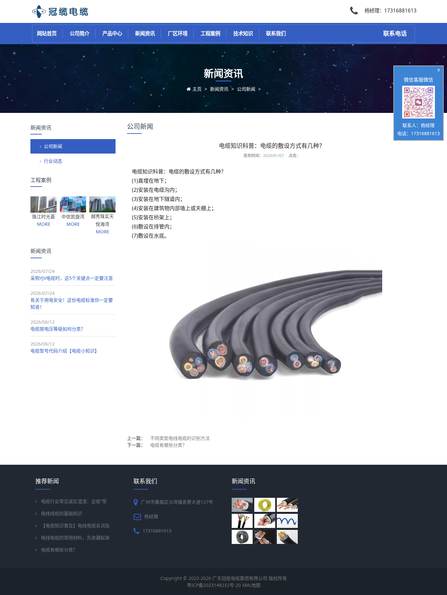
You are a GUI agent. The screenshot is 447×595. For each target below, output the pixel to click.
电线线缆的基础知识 (61, 513)
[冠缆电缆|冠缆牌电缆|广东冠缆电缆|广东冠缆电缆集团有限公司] (61, 16)
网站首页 (47, 33)
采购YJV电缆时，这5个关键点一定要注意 (71, 278)
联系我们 (276, 33)
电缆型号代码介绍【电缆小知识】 (64, 351)
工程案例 (210, 33)
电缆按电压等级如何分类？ (57, 329)
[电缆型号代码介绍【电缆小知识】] (243, 521)
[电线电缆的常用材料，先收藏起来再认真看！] (265, 537)
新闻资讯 (145, 33)
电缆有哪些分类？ (168, 445)
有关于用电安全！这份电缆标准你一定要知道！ (71, 303)
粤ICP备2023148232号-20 (214, 585)
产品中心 (112, 33)
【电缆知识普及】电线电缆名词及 (75, 525)
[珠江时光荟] (43, 209)
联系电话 (395, 33)
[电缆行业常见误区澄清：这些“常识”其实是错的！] (265, 521)
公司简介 (79, 33)
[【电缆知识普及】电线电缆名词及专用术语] (243, 537)
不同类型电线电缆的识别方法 (180, 438)
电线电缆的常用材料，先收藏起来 (75, 537)
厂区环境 (178, 33)
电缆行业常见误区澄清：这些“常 (74, 501)
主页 (197, 89)
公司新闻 (246, 89)
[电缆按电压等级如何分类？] (288, 505)
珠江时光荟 (43, 216)
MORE (43, 224)
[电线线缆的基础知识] (288, 521)
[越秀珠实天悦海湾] (102, 209)
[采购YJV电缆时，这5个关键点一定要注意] (243, 505)
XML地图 (251, 585)
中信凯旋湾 (73, 216)
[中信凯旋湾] (73, 209)
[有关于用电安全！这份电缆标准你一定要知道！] (265, 505)
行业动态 (53, 161)
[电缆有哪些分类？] (288, 537)
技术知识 (243, 33)
